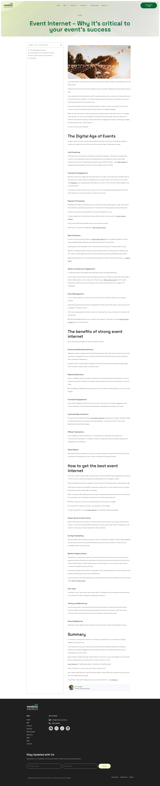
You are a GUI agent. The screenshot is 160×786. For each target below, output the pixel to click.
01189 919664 (56, 723)
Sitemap (131, 777)
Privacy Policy (115, 777)
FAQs (28, 738)
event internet (92, 510)
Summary (33, 58)
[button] (61, 45)
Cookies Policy (124, 777)
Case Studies (95, 5)
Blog (80, 15)
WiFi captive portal (110, 280)
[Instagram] (56, 728)
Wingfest (74, 183)
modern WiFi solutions (98, 239)
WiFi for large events (78, 581)
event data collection (98, 418)
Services (83, 5)
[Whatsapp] (62, 728)
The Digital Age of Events (38, 50)
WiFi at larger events (99, 227)
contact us (114, 680)
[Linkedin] (68, 728)
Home (58, 5)
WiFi (64, 5)
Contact (29, 744)
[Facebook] (51, 728)
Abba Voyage (122, 162)
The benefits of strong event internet (42, 53)
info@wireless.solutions (59, 720)
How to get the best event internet (41, 55)
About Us (104, 5)
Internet (73, 5)
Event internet (72, 664)
